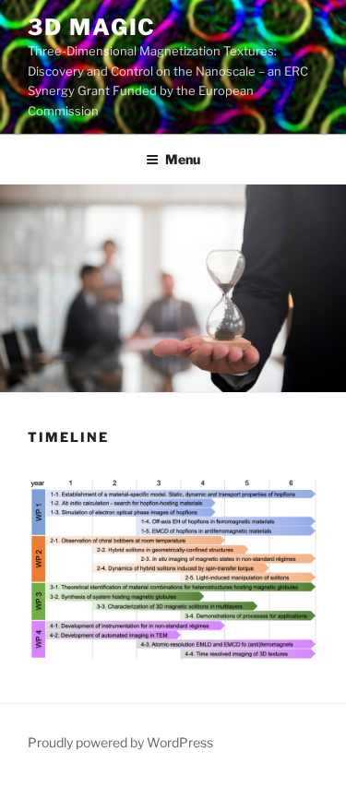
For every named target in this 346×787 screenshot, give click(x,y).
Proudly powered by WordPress (120, 742)
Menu (182, 159)
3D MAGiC (92, 27)
